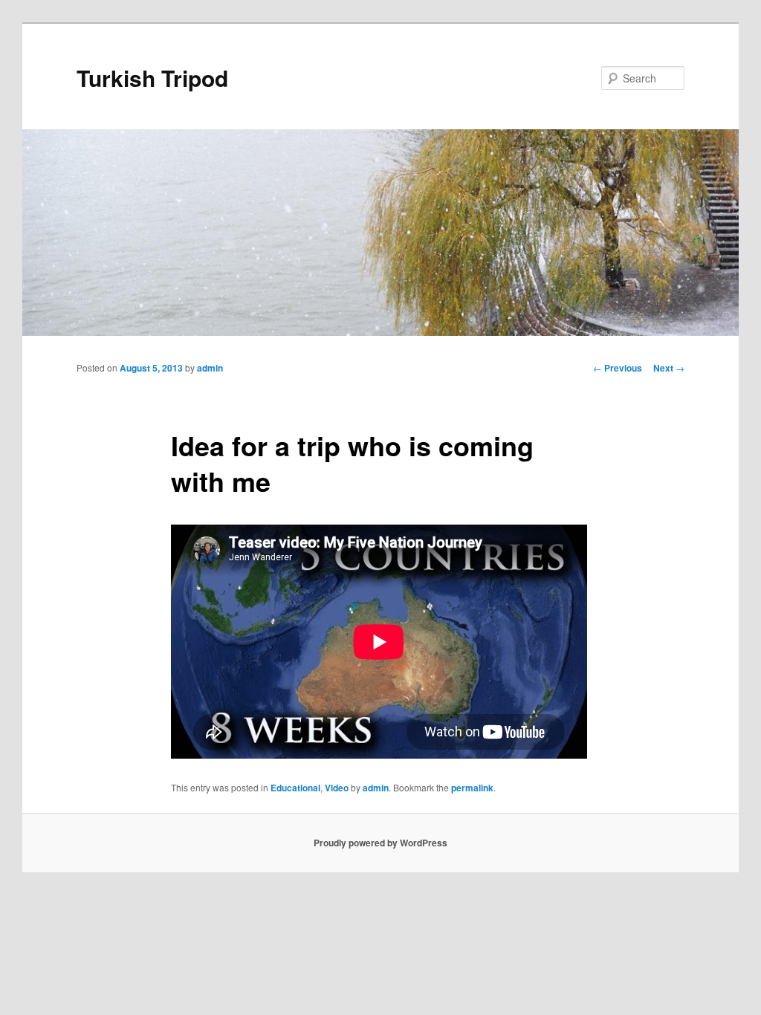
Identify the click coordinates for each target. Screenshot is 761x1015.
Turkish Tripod (152, 78)
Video (337, 787)
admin (210, 367)
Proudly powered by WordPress (380, 842)
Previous (617, 367)
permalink (472, 787)
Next (668, 367)
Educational (295, 787)
